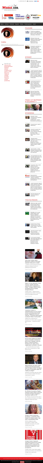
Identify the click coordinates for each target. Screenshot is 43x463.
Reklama (21, 24)
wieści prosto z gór (14, 44)
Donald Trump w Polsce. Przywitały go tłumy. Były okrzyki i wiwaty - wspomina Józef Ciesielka (35, 225)
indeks (3, 42)
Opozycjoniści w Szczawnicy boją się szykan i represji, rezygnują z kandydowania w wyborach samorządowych (36, 178)
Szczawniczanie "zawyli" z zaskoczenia (35, 125)
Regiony (2, 24)
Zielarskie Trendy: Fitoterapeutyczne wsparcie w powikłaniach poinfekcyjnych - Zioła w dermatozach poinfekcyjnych (36, 118)
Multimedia (12, 24)
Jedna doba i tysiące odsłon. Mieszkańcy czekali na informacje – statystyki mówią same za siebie (33, 261)
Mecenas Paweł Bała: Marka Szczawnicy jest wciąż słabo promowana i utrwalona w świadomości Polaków (35, 94)
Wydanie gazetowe (28, 24)
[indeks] (12, 33)
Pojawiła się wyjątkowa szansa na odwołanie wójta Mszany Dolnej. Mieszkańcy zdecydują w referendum (36, 33)
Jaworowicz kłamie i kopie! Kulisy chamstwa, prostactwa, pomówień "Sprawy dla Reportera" (35, 232)
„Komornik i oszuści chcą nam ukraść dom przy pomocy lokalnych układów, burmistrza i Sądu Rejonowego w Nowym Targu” (35, 132)
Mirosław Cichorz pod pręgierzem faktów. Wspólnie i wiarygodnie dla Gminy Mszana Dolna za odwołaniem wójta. (36, 40)
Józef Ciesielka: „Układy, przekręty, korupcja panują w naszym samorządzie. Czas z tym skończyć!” (36, 150)
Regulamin (17, 24)
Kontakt (34, 24)
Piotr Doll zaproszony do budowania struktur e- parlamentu (35, 195)
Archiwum (7, 24)
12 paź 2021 (6, 44)
